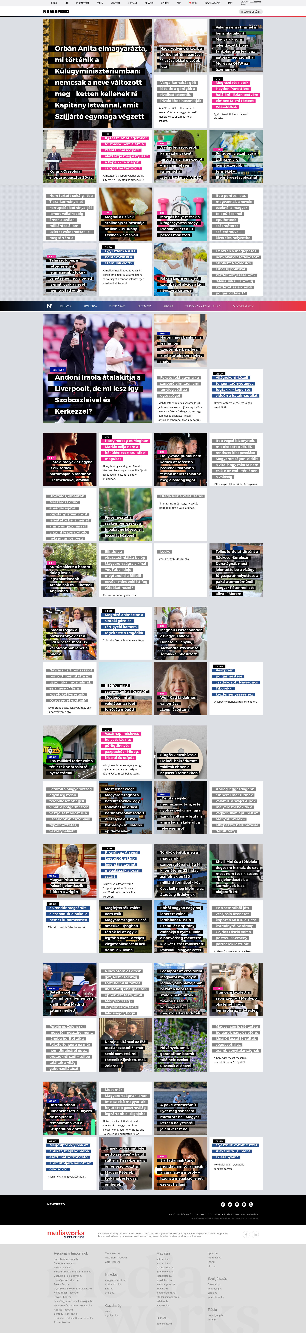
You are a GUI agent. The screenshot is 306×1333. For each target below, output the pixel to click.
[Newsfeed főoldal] (56, 1204)
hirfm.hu (212, 1319)
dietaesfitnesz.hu (166, 1292)
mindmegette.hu (166, 1284)
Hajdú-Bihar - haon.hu (66, 1292)
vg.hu (108, 1311)
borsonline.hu (164, 1323)
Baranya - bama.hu (64, 1263)
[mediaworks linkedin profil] (255, 1234)
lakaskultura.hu (165, 1267)
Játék (230, 3)
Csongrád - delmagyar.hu (68, 1275)
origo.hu (109, 1292)
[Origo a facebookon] (223, 1204)
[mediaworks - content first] (65, 1234)
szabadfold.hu (113, 1284)
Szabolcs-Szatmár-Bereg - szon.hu (73, 1318)
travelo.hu (162, 1288)
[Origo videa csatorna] (244, 1204)
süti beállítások (225, 1214)
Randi (194, 3)
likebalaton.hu (164, 1275)
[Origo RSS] (251, 1204)
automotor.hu (164, 1263)
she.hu (212, 1266)
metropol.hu (214, 1257)
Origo (54, 3)
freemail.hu (214, 1284)
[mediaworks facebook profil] (246, 1234)
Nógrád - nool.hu (63, 1309)
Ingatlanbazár (212, 3)
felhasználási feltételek (204, 1214)
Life (66, 3)
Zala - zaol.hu (113, 1261)
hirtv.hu (109, 1288)
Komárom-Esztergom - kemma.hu (73, 1305)
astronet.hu (163, 1259)
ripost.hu (213, 1253)
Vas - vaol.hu (112, 1253)
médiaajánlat (253, 1214)
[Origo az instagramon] (237, 1204)
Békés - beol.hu (62, 1267)
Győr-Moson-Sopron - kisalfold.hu (73, 1288)
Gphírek (165, 3)
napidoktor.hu (164, 1280)
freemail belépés (251, 11)
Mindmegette (82, 3)
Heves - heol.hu (63, 1296)
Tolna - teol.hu (62, 1322)
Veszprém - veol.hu (116, 1257)
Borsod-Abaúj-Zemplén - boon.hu (72, 1271)
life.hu (211, 1261)
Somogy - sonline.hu (65, 1313)
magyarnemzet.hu (115, 1280)
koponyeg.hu (215, 1288)
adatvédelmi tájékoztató (180, 1214)
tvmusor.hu (163, 1305)
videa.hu (212, 1292)
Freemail (132, 3)
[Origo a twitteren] (230, 1204)
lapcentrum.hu (216, 1297)
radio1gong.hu (216, 1315)
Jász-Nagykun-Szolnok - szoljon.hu (73, 1301)
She (179, 3)
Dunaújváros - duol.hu (66, 1280)
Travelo (149, 3)
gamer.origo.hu (165, 1271)
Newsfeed (115, 3)
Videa (100, 3)
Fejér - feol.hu (62, 1284)
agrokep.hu (111, 1315)
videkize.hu (163, 1301)
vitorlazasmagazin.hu (168, 1296)
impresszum (239, 1214)
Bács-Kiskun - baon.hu (66, 1259)
